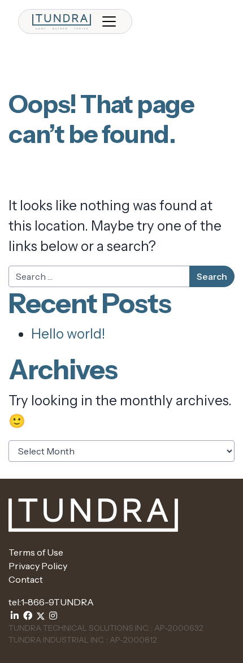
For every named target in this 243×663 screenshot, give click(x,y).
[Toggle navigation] (109, 21)
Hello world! (68, 334)
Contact (25, 579)
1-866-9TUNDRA (57, 602)
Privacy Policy (37, 565)
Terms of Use (35, 552)
